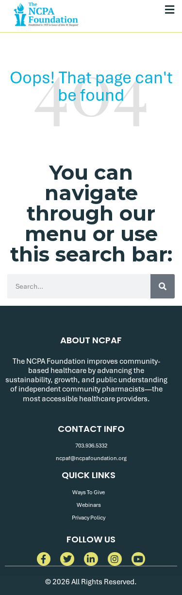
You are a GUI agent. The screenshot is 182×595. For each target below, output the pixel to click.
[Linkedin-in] (91, 559)
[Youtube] (139, 559)
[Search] (162, 286)
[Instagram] (115, 559)
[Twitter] (67, 559)
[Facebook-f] (44, 559)
